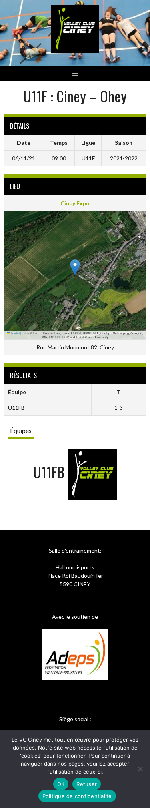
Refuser (86, 784)
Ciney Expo (75, 203)
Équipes (21, 430)
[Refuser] (140, 769)
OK (61, 784)
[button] (75, 267)
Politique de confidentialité (77, 796)
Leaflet (15, 333)
